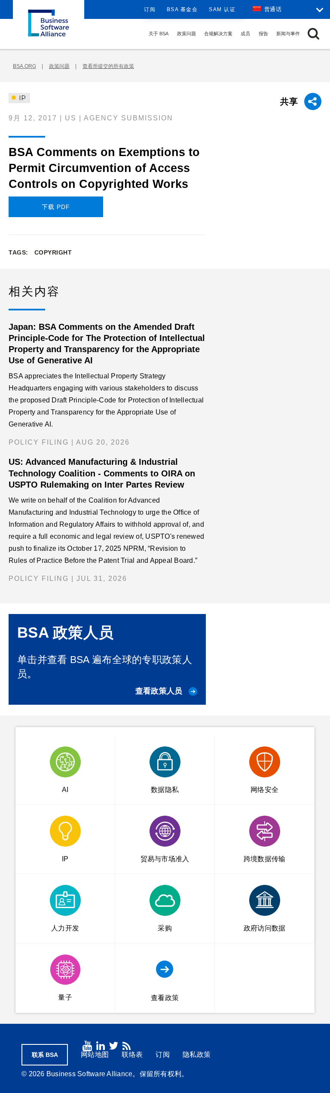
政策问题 (186, 33)
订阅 (150, 9)
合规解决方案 (218, 33)
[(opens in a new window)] (87, 1046)
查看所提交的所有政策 (108, 66)
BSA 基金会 (182, 9)
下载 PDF (56, 206)
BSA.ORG (24, 66)
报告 (263, 33)
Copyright (53, 252)
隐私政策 (197, 1054)
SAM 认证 (222, 9)
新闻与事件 (288, 33)
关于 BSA (158, 33)
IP (21, 98)
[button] (313, 34)
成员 (245, 33)
